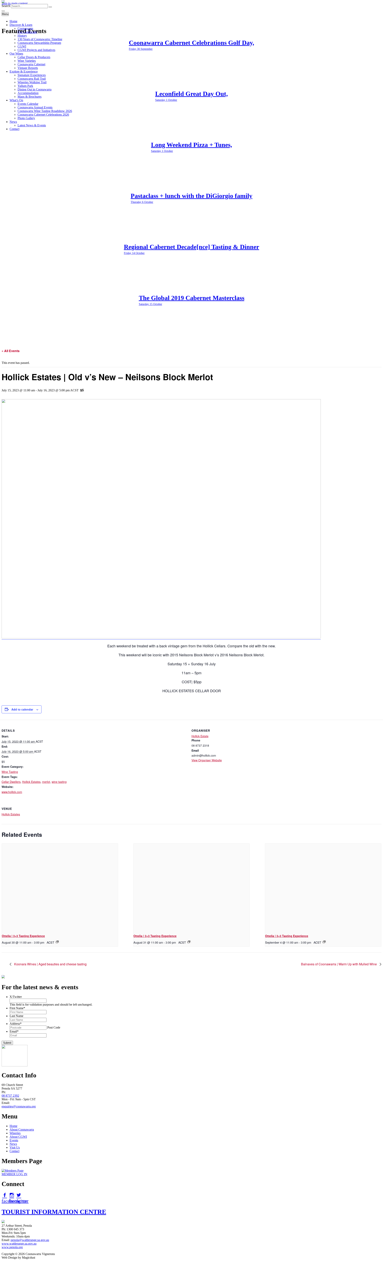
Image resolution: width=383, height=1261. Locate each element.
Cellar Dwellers (11, 782)
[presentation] (60, 887)
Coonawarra (25, 28)
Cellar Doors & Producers (34, 57)
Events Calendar (28, 103)
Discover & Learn (21, 25)
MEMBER (14, 1174)
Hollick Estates (31, 782)
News (13, 121)
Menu (5, 14)
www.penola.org (12, 1247)
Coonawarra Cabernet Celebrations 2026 (43, 114)
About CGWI (18, 1136)
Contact (14, 129)
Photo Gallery (26, 118)
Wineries (15, 1133)
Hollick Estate (200, 736)
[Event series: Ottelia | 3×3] (57, 942)
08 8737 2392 (10, 1095)
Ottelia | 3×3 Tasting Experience (23, 936)
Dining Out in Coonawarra (34, 89)
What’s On (16, 100)
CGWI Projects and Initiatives (36, 50)
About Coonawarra (22, 1129)
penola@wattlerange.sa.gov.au (30, 1240)
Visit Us (15, 1147)
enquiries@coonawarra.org (19, 1106)
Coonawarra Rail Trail (32, 78)
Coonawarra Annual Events (35, 107)
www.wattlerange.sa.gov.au (19, 1243)
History (22, 35)
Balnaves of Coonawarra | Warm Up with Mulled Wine (339, 964)
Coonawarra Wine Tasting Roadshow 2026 (45, 111)
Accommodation (28, 93)
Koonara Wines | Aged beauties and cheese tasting (50, 964)
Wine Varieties (27, 60)
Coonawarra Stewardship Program (39, 42)
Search (6, 6)
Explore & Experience (24, 71)
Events (14, 1140)
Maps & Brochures (29, 96)
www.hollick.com (12, 792)
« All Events (11, 350)
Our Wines (16, 53)
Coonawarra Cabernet (31, 64)
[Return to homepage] (3, 2)
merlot (46, 782)
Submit (7, 1042)
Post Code (53, 1027)
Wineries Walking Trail (32, 82)
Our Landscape (27, 32)
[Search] (50, 7)
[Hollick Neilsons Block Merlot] (161, 637)
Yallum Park (25, 86)
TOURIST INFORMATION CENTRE (54, 1211)
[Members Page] (13, 1170)
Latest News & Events (32, 125)
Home (13, 21)
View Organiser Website (207, 760)
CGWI (22, 46)
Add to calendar (22, 709)
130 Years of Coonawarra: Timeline (40, 39)
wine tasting (59, 782)
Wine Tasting (10, 772)
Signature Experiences (32, 75)
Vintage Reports (28, 68)
